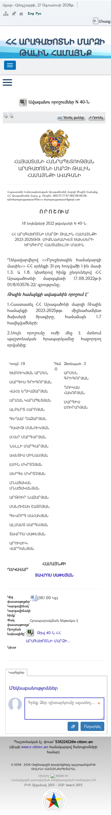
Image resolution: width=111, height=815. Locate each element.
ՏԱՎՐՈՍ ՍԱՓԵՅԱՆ (54, 575)
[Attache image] (73, 726)
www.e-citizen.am (34, 746)
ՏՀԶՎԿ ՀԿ (62, 776)
